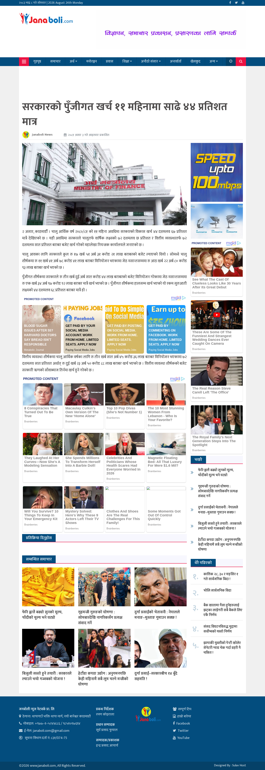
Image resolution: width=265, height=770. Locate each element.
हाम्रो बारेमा (184, 716)
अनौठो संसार (149, 61)
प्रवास (109, 61)
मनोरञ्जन (91, 61)
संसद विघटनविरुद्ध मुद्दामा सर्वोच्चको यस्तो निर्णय (220, 629)
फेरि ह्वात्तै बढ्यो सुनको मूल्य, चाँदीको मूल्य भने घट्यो (42, 615)
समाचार (55, 61)
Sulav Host (239, 765)
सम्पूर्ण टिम (184, 709)
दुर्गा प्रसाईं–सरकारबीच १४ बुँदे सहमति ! (155, 676)
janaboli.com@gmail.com (51, 731)
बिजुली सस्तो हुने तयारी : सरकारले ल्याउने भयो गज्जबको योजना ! (47, 676)
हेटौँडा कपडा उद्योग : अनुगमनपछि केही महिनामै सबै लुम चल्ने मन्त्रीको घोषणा (103, 679)
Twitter (183, 731)
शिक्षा (125, 61)
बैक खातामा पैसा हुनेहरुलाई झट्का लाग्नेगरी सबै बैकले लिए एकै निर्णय (223, 610)
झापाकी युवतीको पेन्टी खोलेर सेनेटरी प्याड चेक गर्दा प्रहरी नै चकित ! (222, 648)
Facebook (183, 723)
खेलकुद (195, 61)
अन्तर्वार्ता (175, 61)
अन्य (212, 61)
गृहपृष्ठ (37, 61)
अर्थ (72, 61)
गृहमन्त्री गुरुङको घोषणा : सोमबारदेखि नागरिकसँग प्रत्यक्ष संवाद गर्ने (100, 617)
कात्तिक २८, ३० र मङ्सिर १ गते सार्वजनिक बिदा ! (221, 576)
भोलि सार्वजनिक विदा (217, 590)
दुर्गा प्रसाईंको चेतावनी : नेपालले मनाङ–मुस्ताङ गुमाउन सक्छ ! (157, 615)
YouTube (183, 738)
